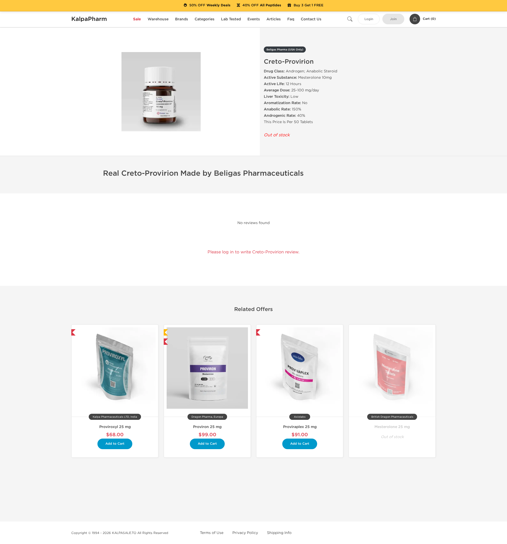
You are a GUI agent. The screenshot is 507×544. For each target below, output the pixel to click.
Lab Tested (231, 19)
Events (253, 19)
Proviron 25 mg (207, 427)
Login (368, 19)
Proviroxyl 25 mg (115, 427)
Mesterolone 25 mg (392, 427)
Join (393, 19)
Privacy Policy (245, 533)
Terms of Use (211, 533)
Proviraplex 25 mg (300, 427)
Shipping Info (279, 533)
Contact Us (311, 19)
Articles (273, 19)
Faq (290, 19)
